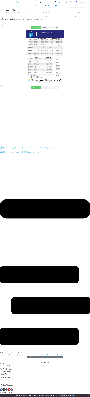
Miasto (47, 5)
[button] (1, 22)
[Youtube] (84, 2)
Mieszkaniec (59, 5)
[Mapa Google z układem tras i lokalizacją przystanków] (1, 152)
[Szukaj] (83, 6)
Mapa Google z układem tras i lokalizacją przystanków (21, 152)
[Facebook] (76, 2)
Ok (73, 395)
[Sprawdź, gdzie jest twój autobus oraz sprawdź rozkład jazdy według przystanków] (1, 147)
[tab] (36, 27)
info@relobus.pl (58, 354)
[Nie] (88, 395)
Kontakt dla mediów (4, 379)
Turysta (37, 5)
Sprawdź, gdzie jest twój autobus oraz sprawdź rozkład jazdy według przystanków (29, 148)
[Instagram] (79, 2)
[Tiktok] (82, 2)
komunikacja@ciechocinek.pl (48, 354)
